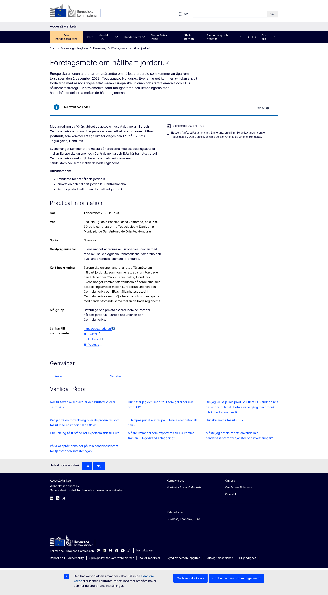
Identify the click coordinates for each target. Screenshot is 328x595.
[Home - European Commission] (74, 541)
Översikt (230, 494)
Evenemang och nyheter (217, 37)
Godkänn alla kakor (190, 578)
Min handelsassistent (66, 37)
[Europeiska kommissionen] (77, 11)
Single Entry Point (159, 37)
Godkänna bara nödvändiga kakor (236, 578)
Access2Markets (61, 480)
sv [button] (186, 14)
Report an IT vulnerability (67, 558)
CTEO (252, 37)
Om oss (264, 37)
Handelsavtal (132, 37)
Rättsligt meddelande (219, 558)
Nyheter (115, 376)
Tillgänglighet (247, 558)
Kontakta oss (145, 550)
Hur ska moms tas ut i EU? (224, 420)
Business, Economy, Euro (183, 519)
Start (89, 37)
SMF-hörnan (189, 37)
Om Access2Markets (238, 487)
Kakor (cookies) (149, 558)
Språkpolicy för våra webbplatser (111, 558)
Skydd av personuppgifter (183, 558)
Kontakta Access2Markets (184, 487)
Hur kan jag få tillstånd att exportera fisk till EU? (84, 433)
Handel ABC (103, 37)
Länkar (57, 376)
